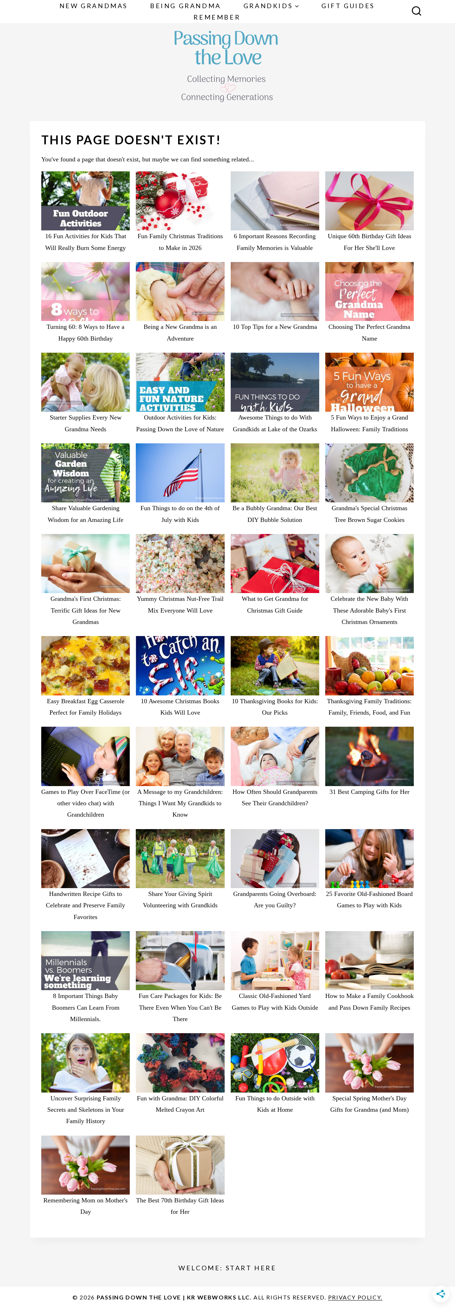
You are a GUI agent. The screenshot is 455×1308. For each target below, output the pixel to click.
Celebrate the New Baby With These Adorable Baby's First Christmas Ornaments (369, 610)
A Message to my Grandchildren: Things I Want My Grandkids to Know (180, 803)
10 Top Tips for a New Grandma (275, 326)
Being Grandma (185, 6)
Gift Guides (348, 6)
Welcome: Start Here (227, 1268)
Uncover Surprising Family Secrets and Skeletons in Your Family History (85, 1110)
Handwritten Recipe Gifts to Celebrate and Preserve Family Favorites (85, 905)
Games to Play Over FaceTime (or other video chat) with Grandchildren (85, 803)
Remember (216, 17)
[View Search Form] (416, 12)
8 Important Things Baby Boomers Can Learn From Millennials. (85, 1007)
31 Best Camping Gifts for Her (370, 791)
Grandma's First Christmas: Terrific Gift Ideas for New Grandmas (85, 610)
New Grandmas (93, 6)
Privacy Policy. (355, 1297)
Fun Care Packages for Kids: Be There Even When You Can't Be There (180, 1007)
